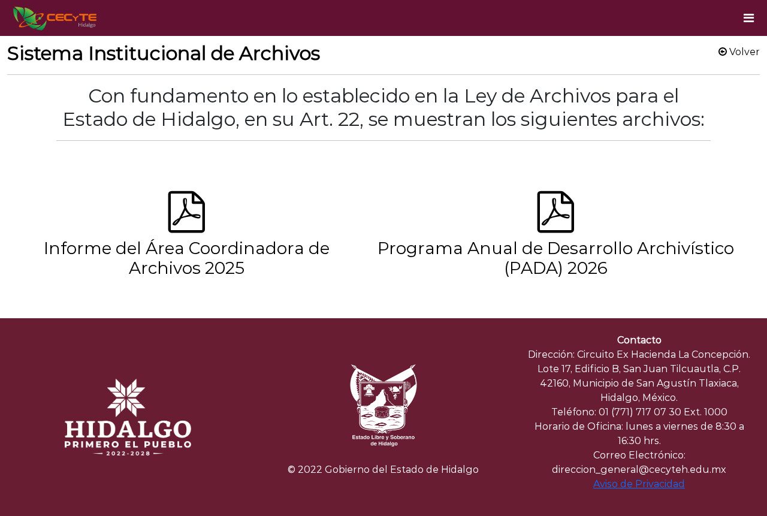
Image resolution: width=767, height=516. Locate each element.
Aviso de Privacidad (639, 484)
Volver (743, 52)
